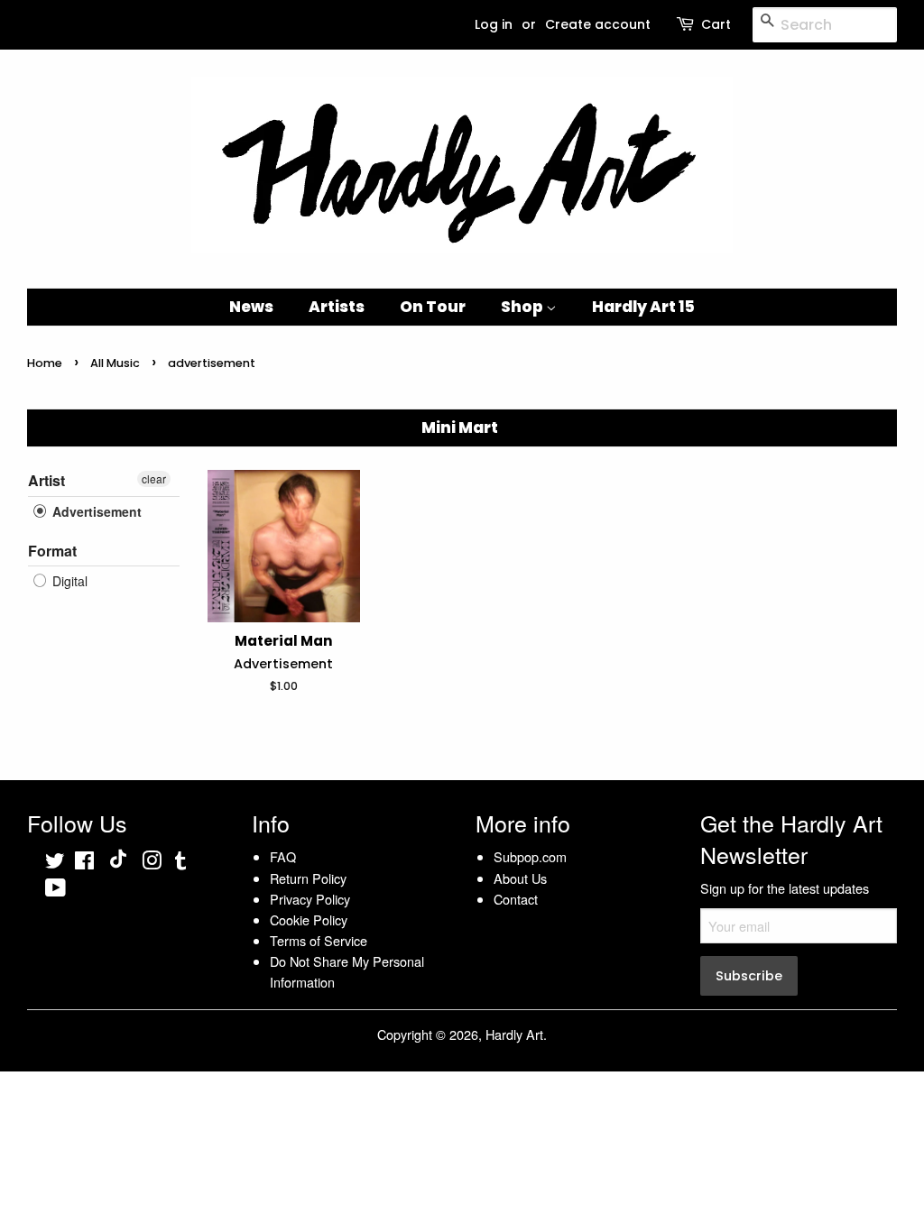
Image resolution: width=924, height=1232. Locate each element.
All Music (115, 363)
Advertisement (95, 511)
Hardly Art (514, 1034)
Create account (598, 24)
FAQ (283, 856)
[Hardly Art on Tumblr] (180, 862)
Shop (523, 306)
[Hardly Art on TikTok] (118, 862)
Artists (337, 306)
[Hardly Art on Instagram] (152, 862)
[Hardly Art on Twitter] (55, 862)
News (251, 306)
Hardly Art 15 (643, 306)
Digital (68, 581)
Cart (716, 24)
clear (154, 478)
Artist (46, 481)
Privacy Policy (310, 898)
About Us (520, 878)
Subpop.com (530, 856)
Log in (494, 24)
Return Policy (308, 878)
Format (52, 550)
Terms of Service (318, 940)
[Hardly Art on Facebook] (84, 862)
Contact (516, 898)
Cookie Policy (308, 919)
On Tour (433, 306)
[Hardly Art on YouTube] (55, 889)
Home (44, 363)
